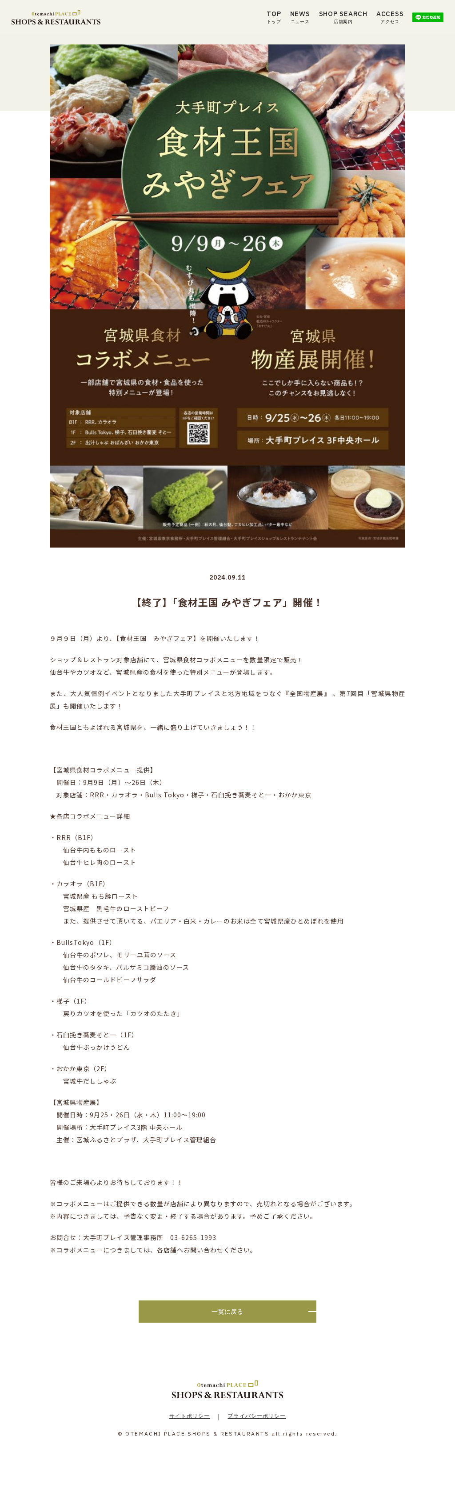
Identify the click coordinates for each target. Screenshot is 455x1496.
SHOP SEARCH (343, 16)
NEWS (300, 16)
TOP (274, 16)
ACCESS (390, 16)
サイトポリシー (189, 1415)
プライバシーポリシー (257, 1415)
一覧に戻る (227, 1312)
